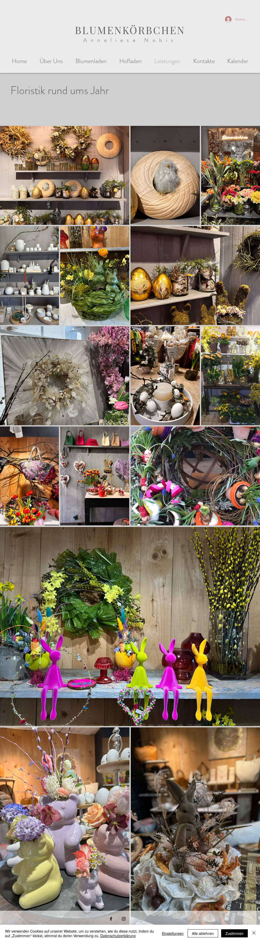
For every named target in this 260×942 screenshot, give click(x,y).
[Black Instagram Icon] (123, 918)
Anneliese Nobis (130, 40)
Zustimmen (234, 933)
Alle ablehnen (203, 933)
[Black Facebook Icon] (110, 918)
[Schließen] (254, 933)
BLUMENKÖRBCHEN (130, 30)
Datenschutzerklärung (118, 935)
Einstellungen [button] (173, 933)
